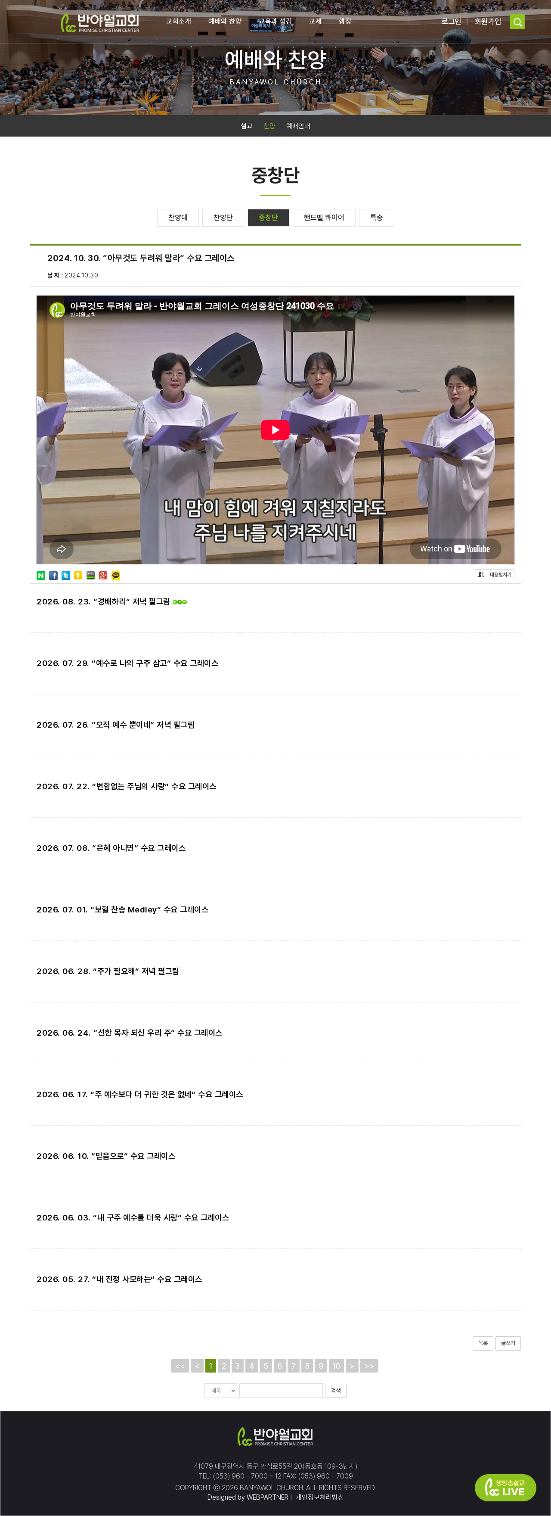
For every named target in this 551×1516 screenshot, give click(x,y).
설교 (247, 126)
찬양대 (178, 217)
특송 (376, 217)
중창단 (268, 217)
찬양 (269, 126)
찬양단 (223, 217)
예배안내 (298, 126)
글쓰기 (508, 1343)
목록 (483, 1343)
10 (336, 1365)
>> (369, 1365)
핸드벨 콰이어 (324, 217)
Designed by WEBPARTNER (247, 1497)
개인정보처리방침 (319, 1497)
